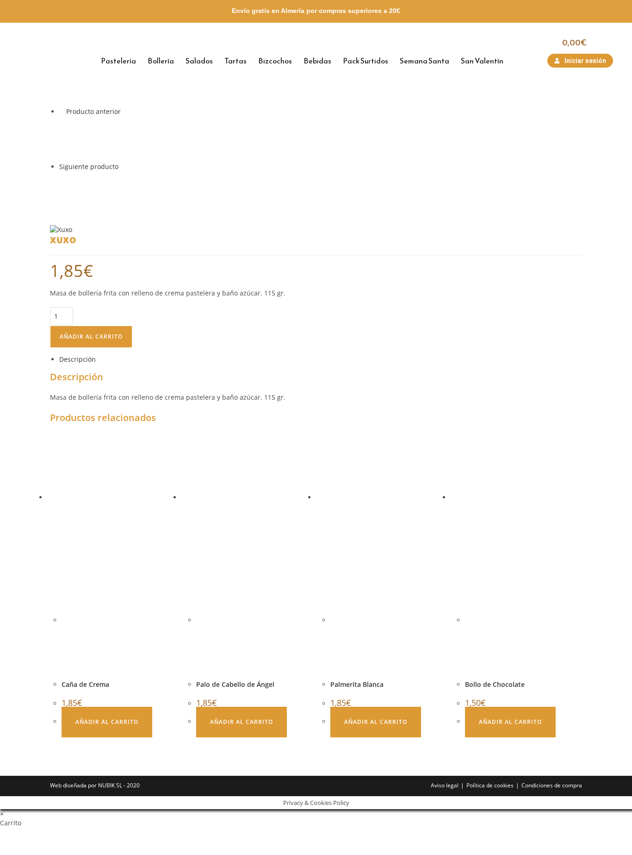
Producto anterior (93, 111)
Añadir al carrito (91, 336)
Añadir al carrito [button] (106, 722)
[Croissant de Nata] (82, 193)
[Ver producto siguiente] (122, 166)
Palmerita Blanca (357, 684)
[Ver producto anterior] (61, 111)
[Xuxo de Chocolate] (82, 138)
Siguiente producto (88, 166)
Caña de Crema (85, 684)
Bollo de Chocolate (495, 684)
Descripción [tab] (77, 359)
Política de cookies (490, 785)
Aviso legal (445, 785)
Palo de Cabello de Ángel (235, 684)
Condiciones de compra (551, 785)
